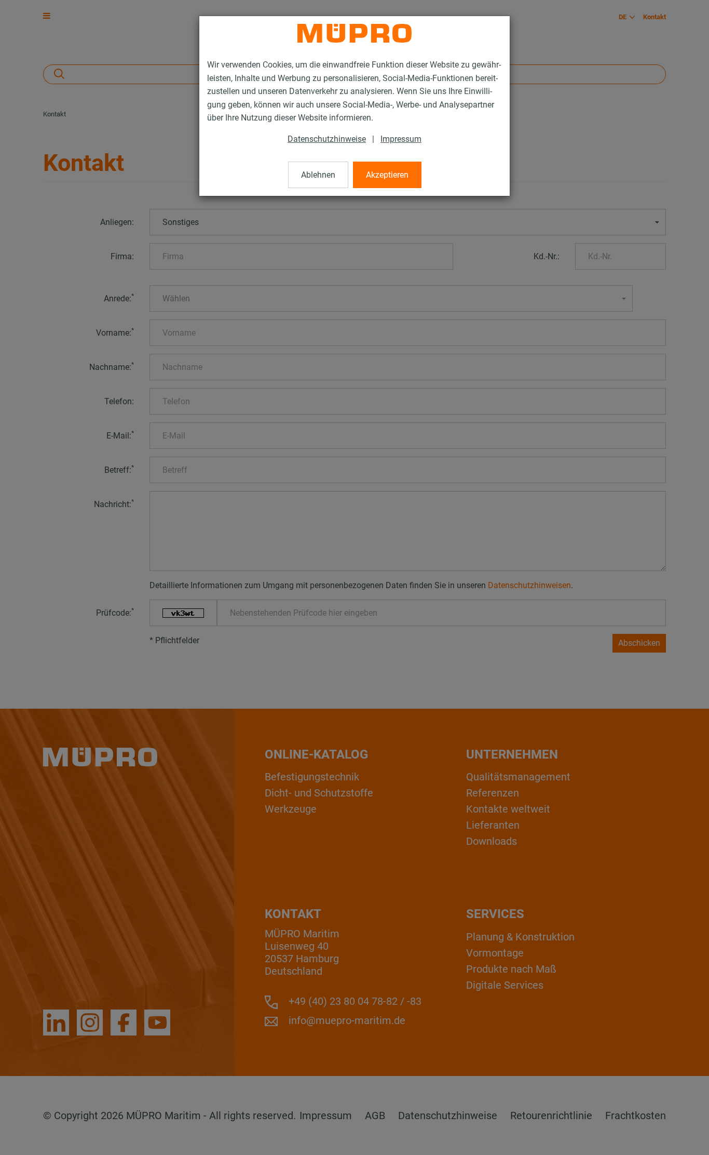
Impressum (400, 139)
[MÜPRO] (354, 33)
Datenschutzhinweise (327, 139)
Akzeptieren (387, 175)
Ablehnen (318, 175)
